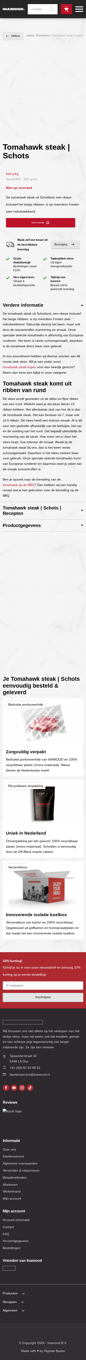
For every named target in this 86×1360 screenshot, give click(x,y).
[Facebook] (6, 1088)
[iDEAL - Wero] (13, 1332)
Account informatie (16, 1220)
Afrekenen (10, 1184)
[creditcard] (30, 1332)
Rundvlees (43, 35)
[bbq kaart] (72, 1332)
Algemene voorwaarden (20, 1163)
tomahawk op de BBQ (18, 485)
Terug (15, 36)
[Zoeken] (52, 9)
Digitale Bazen (54, 1351)
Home (30, 35)
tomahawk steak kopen (19, 367)
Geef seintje (37, 222)
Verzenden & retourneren (21, 1170)
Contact (8, 1227)
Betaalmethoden (15, 1177)
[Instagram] (22, 1088)
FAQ (6, 1234)
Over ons (9, 1149)
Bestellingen (11, 1248)
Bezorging (60, 244)
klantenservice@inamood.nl (30, 1074)
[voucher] (64, 1332)
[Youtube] (14, 1088)
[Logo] (14, 9)
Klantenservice (13, 1156)
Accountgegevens (16, 1241)
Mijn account (12, 1198)
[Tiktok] (30, 1088)
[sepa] (55, 1332)
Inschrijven (43, 997)
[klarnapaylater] (22, 1332)
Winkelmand (12, 1191)
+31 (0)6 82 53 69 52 (25, 1067)
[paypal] (47, 1332)
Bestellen (66, 9)
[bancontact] (39, 1332)
